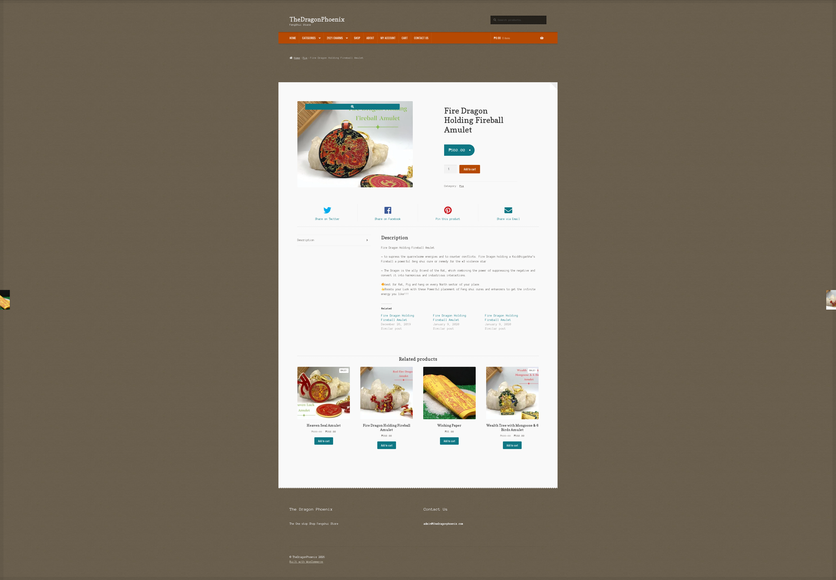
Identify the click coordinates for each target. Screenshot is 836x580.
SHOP (357, 38)
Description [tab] (305, 240)
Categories (309, 38)
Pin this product (448, 219)
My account (388, 38)
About (370, 38)
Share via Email (508, 219)
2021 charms (335, 38)
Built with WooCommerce (306, 561)
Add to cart (470, 169)
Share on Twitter (327, 219)
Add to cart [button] (323, 441)
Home (293, 38)
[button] (352, 107)
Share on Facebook (388, 219)
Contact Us (421, 38)
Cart (405, 38)
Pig (305, 58)
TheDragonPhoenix (317, 19)
